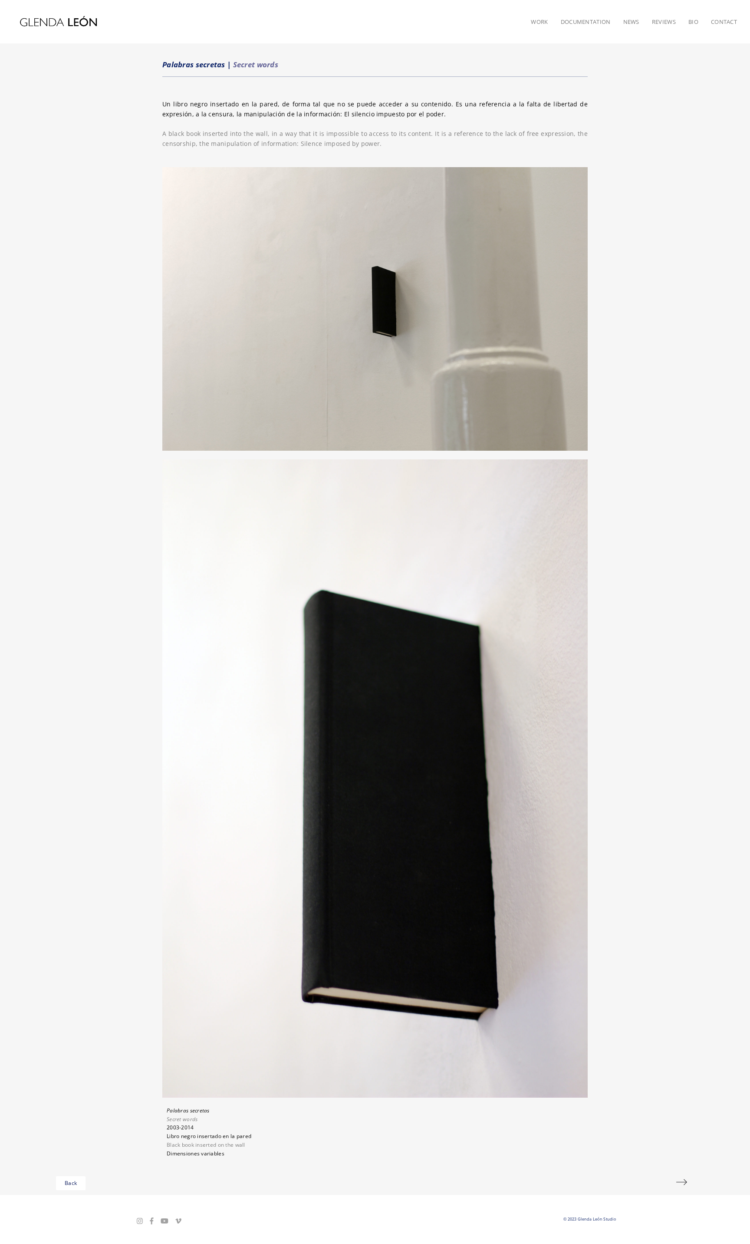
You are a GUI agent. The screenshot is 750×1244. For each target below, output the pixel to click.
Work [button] (539, 22)
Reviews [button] (664, 22)
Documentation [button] (586, 22)
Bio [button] (693, 22)
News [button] (631, 22)
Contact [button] (724, 22)
